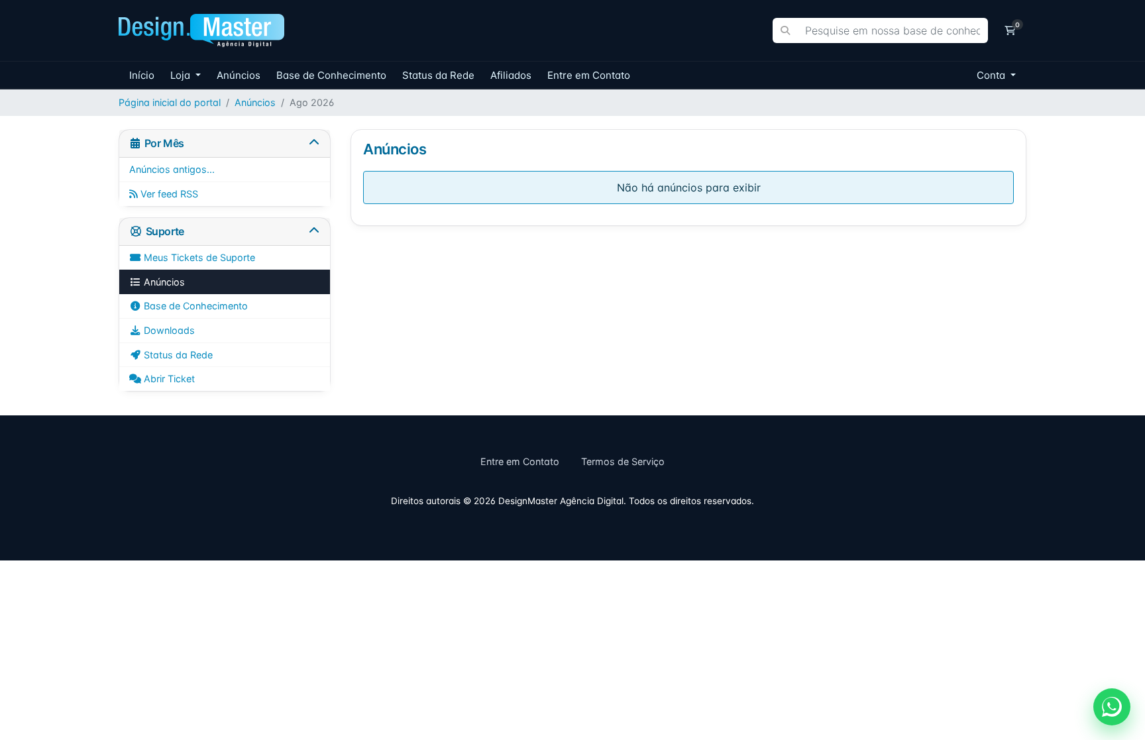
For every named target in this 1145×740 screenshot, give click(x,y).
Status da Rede (438, 75)
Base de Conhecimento (331, 75)
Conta (992, 75)
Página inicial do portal (170, 102)
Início (141, 75)
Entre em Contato (588, 75)
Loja (181, 75)
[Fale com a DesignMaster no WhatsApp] (1111, 706)
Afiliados (510, 75)
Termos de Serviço (623, 461)
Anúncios (238, 75)
